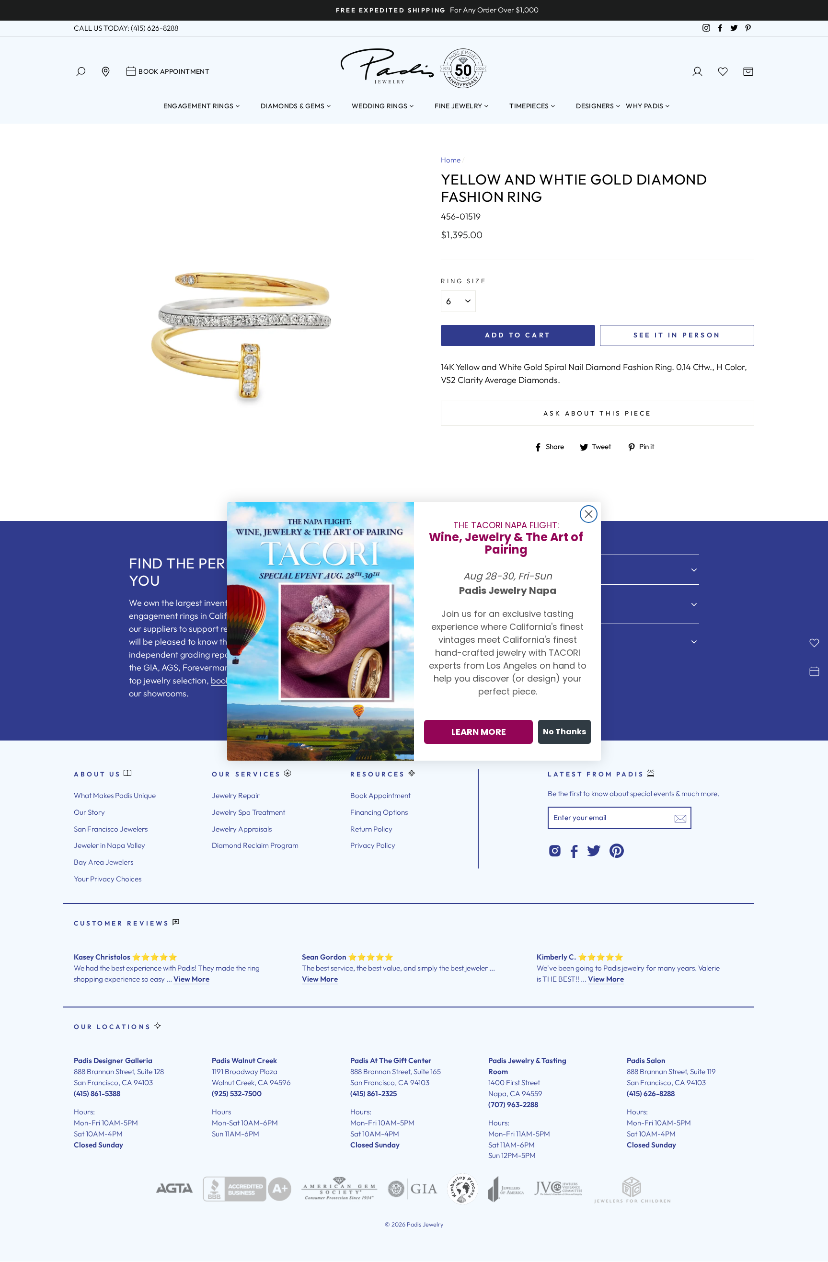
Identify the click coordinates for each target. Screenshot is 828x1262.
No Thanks (564, 731)
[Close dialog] (588, 514)
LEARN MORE (478, 732)
